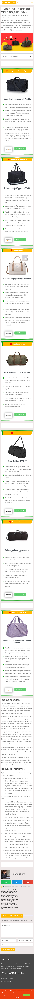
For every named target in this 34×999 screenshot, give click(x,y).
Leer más (17, 997)
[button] (30, 56)
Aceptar (26, 995)
